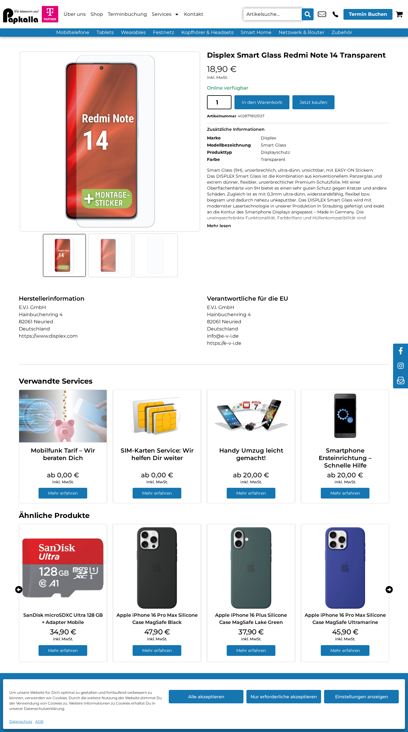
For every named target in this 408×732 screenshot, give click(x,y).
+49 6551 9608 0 (335, 14)
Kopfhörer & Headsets (207, 32)
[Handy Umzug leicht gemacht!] (251, 416)
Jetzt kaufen (313, 102)
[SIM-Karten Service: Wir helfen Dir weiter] (157, 416)
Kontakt (193, 14)
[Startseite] (21, 14)
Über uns (75, 14)
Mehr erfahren (63, 493)
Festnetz (163, 32)
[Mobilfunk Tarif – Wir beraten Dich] (63, 416)
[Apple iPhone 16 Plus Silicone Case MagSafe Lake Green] (251, 568)
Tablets (105, 32)
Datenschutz (20, 721)
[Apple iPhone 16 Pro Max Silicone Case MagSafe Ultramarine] (345, 568)
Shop (97, 14)
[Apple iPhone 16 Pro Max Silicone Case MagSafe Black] (157, 568)
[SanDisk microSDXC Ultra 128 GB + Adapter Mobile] (63, 568)
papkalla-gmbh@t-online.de (321, 14)
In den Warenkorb (262, 102)
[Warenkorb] (399, 14)
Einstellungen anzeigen (361, 696)
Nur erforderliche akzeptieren (284, 696)
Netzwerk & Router (301, 32)
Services (161, 14)
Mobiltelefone (72, 32)
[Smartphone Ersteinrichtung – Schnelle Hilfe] (345, 416)
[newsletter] (400, 380)
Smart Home (256, 32)
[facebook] (400, 351)
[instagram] (400, 366)
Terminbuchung (127, 14)
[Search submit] (308, 14)
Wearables (133, 32)
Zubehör (342, 32)
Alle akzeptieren (206, 696)
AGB (39, 721)
